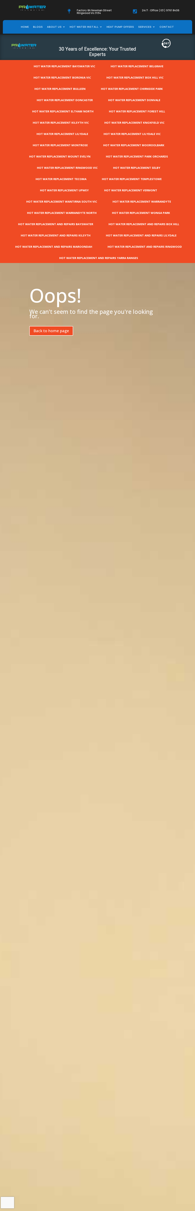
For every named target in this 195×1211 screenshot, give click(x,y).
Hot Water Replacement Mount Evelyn (59, 156)
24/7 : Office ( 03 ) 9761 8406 (160, 10)
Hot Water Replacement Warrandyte (142, 201)
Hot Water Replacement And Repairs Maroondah (53, 246)
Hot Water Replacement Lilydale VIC (132, 134)
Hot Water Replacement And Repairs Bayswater (55, 224)
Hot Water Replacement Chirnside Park (132, 89)
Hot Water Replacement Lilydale (62, 134)
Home (25, 26)
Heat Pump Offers (120, 26)
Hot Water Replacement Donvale (134, 100)
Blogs (38, 26)
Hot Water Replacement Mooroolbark (133, 145)
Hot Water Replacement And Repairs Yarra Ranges (98, 258)
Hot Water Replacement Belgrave (137, 66)
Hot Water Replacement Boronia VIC (62, 77)
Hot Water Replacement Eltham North (63, 111)
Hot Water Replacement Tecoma (61, 179)
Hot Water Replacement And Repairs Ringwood (145, 246)
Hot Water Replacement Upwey (64, 190)
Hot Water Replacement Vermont (130, 190)
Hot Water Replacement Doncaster (65, 100)
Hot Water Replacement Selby (136, 168)
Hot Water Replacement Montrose (60, 145)
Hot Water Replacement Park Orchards (137, 156)
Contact (167, 26)
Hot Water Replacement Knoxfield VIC (134, 122)
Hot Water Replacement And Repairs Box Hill (144, 224)
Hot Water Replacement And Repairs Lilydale (141, 235)
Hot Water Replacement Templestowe (132, 179)
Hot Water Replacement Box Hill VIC (135, 77)
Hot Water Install (84, 26)
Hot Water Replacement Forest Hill (137, 111)
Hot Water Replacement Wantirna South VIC (61, 201)
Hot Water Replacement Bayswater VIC (64, 66)
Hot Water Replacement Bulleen (60, 89)
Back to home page (51, 330)
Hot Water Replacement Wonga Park (141, 213)
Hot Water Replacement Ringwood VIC (67, 168)
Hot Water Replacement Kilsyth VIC (61, 122)
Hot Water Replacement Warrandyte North (62, 213)
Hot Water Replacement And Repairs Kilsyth (55, 235)
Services (145, 26)
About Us (54, 26)
